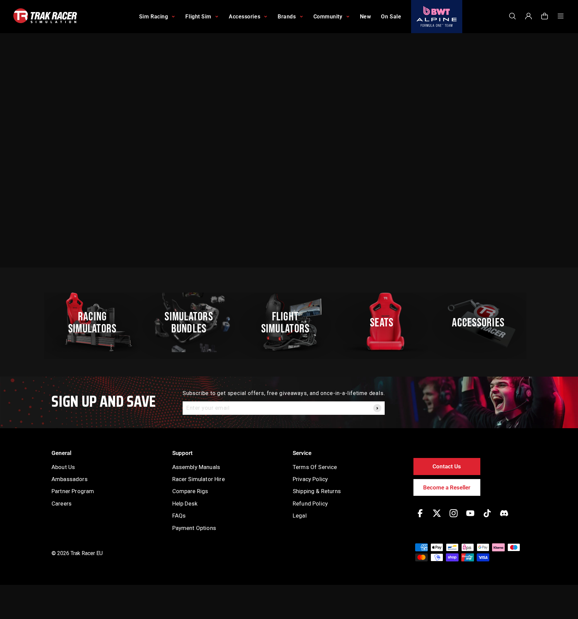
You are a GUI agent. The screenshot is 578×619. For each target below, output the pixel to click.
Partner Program (73, 491)
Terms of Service (315, 467)
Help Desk (184, 503)
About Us (63, 467)
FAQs (179, 515)
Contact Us (446, 466)
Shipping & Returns (317, 491)
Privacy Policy (310, 479)
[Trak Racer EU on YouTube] (470, 518)
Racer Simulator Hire (198, 479)
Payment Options (194, 528)
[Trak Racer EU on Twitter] (437, 518)
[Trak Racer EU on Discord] (504, 518)
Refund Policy (310, 503)
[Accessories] (482, 322)
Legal (300, 515)
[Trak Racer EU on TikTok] (487, 518)
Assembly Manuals (196, 467)
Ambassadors (70, 479)
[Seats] (385, 322)
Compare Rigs (190, 491)
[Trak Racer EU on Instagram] (453, 518)
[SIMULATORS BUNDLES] (192, 322)
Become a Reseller (446, 487)
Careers (62, 503)
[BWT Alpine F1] (436, 16)
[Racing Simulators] (96, 322)
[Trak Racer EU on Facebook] (420, 518)
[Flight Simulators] (289, 322)
